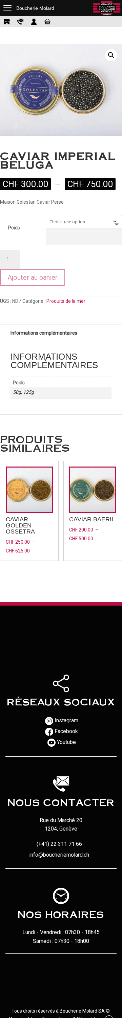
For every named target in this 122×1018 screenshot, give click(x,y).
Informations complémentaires (44, 333)
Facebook (66, 731)
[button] (111, 55)
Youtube (66, 742)
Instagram (66, 720)
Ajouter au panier (32, 277)
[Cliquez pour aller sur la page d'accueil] (107, 8)
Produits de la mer (65, 301)
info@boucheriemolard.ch (59, 855)
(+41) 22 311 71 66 (59, 844)
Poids (14, 227)
